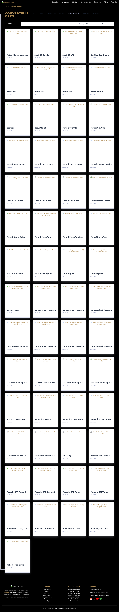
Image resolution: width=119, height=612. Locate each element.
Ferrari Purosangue (74, 595)
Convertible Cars (73, 14)
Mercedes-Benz (47, 597)
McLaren (46, 599)
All (34, 14)
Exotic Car (97, 2)
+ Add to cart (23, 58)
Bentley (47, 600)
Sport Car (55, 2)
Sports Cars (52, 14)
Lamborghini (46, 589)
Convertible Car (86, 2)
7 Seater (61, 14)
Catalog (11, 24)
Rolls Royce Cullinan (74, 599)
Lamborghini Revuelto (74, 589)
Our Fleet (85, 14)
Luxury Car (65, 2)
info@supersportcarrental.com (99, 592)
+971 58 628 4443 (95, 590)
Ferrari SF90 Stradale (74, 593)
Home (7, 7)
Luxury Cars (96, 14)
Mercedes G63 (74, 600)
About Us (114, 2)
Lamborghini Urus (74, 591)
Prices (106, 2)
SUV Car (75, 2)
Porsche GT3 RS (74, 597)
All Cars (41, 14)
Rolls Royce (46, 595)
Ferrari (47, 591)
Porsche (46, 593)
